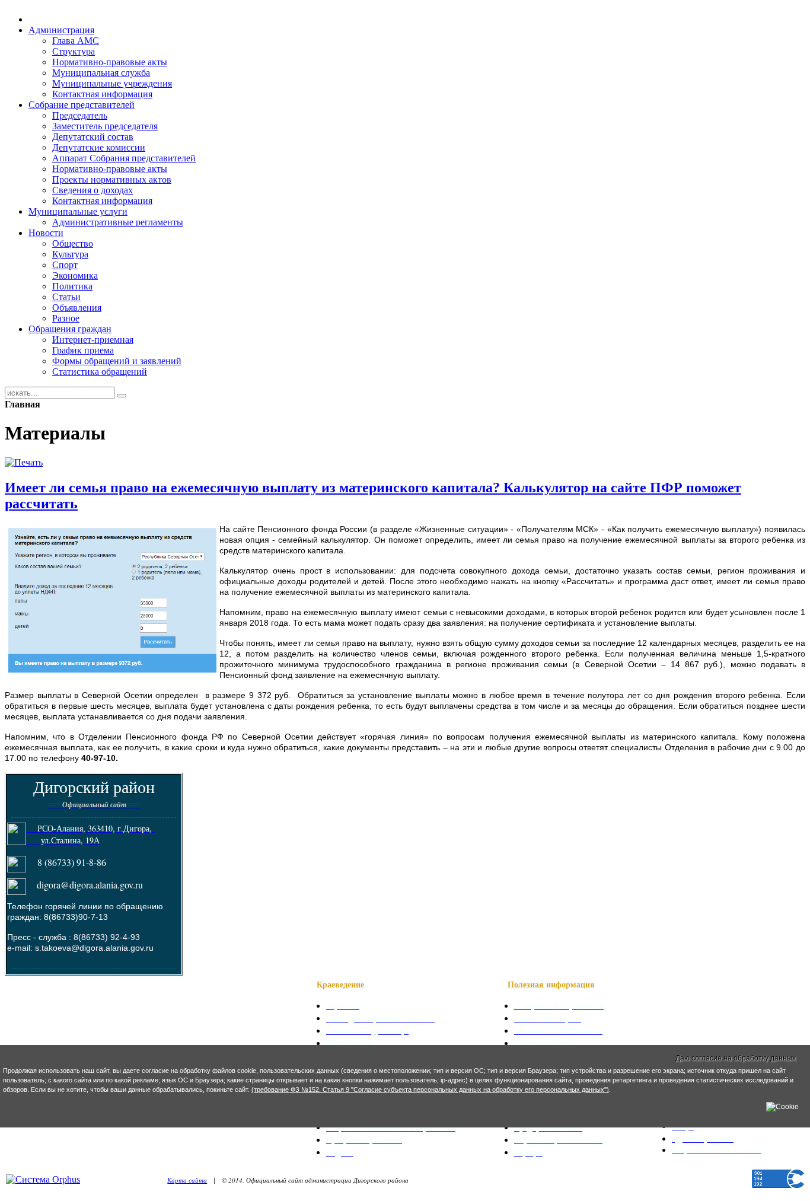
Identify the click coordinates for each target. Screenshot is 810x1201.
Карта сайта (187, 1179)
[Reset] (121, 395)
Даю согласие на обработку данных (735, 1058)
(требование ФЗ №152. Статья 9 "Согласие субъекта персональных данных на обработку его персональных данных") (430, 1089)
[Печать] (24, 462)
